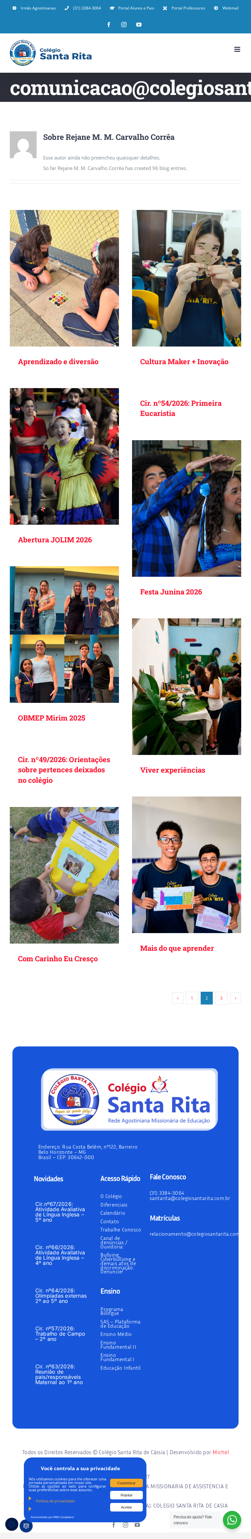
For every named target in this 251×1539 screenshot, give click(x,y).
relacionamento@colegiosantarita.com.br (198, 1233)
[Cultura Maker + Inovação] (186, 278)
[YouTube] (139, 24)
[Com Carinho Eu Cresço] (64, 875)
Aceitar (126, 1507)
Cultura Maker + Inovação (177, 278)
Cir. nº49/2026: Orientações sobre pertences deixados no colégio (64, 770)
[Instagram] (123, 24)
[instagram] (125, 1525)
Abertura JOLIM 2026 (55, 456)
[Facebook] (108, 24)
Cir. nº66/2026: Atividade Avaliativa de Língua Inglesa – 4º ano (60, 1255)
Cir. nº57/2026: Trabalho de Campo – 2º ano (60, 1333)
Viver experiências (177, 686)
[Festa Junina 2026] (186, 508)
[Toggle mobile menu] (237, 49)
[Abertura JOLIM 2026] (64, 456)
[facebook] (113, 1525)
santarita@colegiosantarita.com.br (190, 1198)
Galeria (74, 278)
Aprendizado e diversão (55, 278)
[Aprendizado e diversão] (64, 278)
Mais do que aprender (177, 864)
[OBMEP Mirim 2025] (64, 634)
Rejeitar (127, 1495)
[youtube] (137, 1525)
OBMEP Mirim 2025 (55, 634)
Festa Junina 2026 (177, 508)
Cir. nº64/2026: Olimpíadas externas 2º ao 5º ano (61, 1295)
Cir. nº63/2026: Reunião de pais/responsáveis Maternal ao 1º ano (59, 1374)
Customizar (126, 1483)
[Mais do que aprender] (186, 865)
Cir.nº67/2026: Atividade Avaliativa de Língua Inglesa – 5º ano (60, 1212)
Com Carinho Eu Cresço (55, 875)
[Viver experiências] (186, 686)
